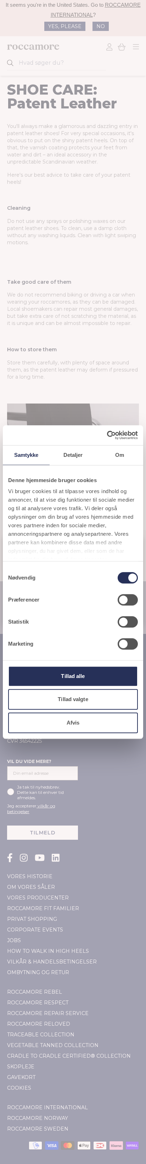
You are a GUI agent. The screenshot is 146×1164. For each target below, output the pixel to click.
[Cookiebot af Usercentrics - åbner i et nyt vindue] (107, 435)
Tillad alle (73, 676)
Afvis (73, 723)
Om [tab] (119, 455)
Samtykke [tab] (26, 455)
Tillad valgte (73, 699)
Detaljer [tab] (73, 455)
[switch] (128, 599)
